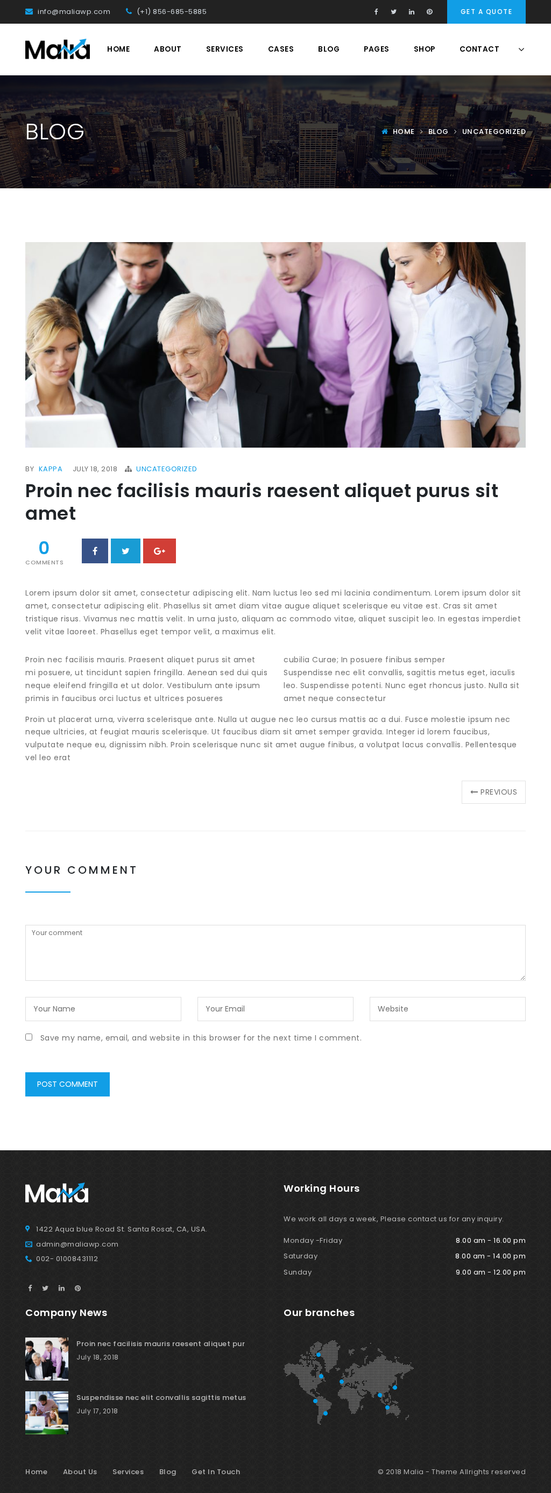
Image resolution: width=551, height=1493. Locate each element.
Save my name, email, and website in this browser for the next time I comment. (201, 1037)
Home (118, 49)
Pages (377, 49)
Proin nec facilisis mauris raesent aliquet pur (160, 1344)
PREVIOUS (498, 792)
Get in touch (216, 1472)
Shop (424, 49)
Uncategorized (494, 131)
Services (225, 49)
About (168, 49)
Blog (329, 49)
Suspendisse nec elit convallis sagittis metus (161, 1397)
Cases (281, 49)
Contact (480, 49)
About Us (80, 1472)
